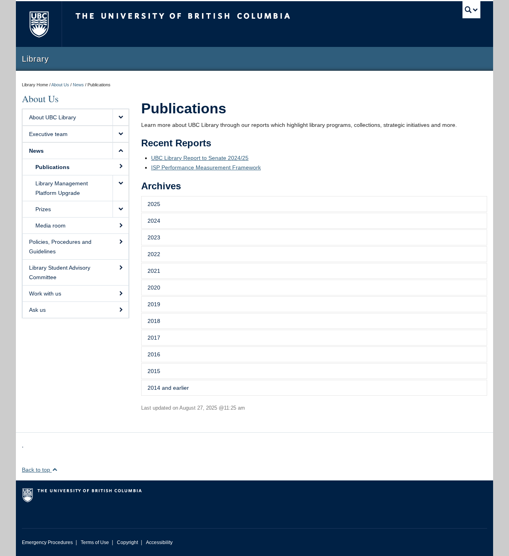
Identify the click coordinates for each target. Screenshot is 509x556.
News (78, 84)
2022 (154, 254)
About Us (60, 84)
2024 (154, 221)
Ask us (37, 310)
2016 (154, 354)
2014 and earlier (168, 388)
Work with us (45, 293)
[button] (120, 117)
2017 (154, 337)
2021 (154, 271)
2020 (154, 287)
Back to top (37, 470)
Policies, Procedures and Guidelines (60, 247)
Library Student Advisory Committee (59, 272)
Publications (52, 167)
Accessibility (159, 542)
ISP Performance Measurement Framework (206, 167)
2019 (154, 304)
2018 (154, 321)
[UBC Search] (471, 9)
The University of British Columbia (39, 24)
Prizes (43, 209)
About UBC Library (52, 117)
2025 (154, 204)
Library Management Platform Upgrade (61, 188)
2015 (154, 371)
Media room (50, 225)
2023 (154, 237)
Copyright (127, 542)
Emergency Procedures (47, 542)
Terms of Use (95, 542)
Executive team (48, 134)
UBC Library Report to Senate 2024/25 (200, 158)
